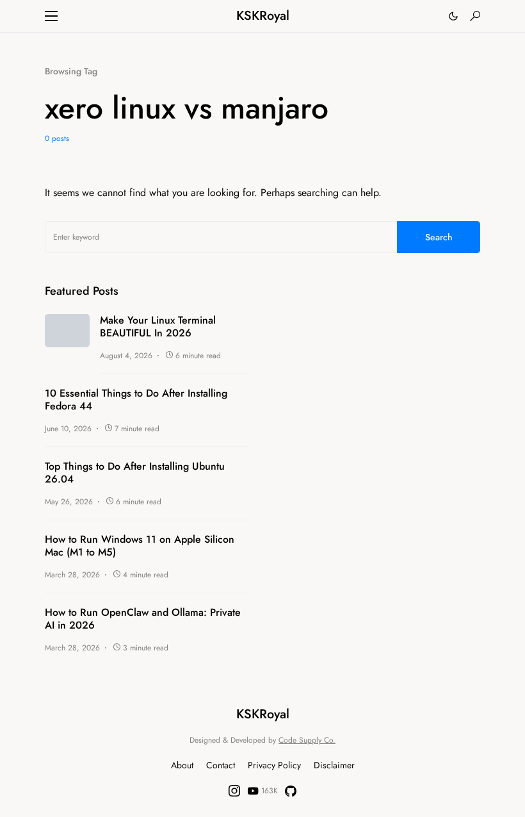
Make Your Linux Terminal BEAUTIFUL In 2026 (158, 327)
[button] (51, 16)
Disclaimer (334, 765)
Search (439, 237)
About (182, 765)
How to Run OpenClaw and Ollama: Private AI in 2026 (143, 619)
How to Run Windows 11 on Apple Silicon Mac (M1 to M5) (139, 546)
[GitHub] (290, 790)
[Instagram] (234, 790)
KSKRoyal (262, 15)
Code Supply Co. (307, 740)
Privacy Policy (274, 765)
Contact (220, 765)
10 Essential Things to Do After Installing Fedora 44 (136, 400)
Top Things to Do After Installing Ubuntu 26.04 (135, 473)
